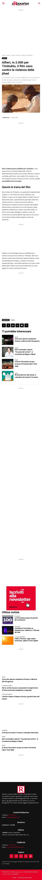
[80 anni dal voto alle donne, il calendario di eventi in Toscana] (7, 376)
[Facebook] (4, 325)
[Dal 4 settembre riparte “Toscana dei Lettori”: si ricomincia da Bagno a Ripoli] (7, 352)
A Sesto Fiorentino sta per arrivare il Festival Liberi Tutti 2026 (26, 364)
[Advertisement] (21, 31)
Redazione (6, 117)
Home (3, 55)
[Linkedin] (13, 325)
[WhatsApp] (17, 325)
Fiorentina (17, 616)
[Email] (26, 325)
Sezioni (9, 55)
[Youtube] (31, 856)
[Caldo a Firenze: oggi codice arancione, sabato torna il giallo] (7, 640)
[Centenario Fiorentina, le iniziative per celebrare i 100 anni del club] (7, 630)
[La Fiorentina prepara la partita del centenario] (7, 620)
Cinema (13, 320)
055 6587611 (12, 815)
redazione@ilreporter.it (13, 817)
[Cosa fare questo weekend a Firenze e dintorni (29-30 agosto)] (7, 340)
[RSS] (21, 856)
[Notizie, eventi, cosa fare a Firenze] (20, 3)
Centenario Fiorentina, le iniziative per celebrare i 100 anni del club (27, 630)
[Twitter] (8, 325)
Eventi (13, 55)
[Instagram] (16, 856)
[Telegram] (22, 325)
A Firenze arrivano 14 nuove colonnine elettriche (20, 733)
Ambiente (4, 730)
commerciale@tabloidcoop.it (15, 847)
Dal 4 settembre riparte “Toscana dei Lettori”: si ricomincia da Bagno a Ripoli (25, 352)
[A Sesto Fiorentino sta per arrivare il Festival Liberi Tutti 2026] (7, 364)
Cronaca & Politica (20, 637)
